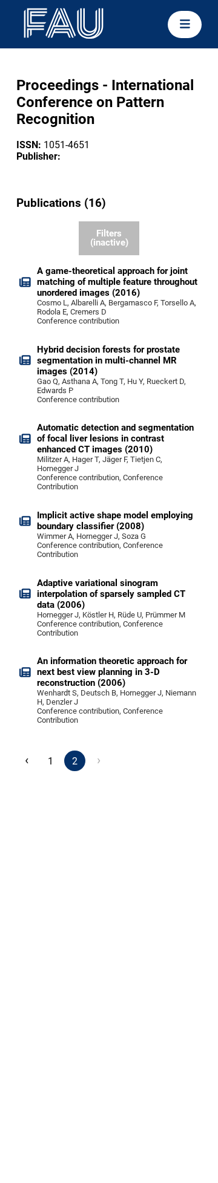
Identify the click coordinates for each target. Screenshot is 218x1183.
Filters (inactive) (109, 238)
